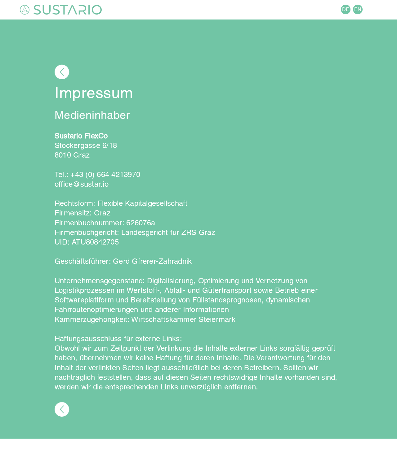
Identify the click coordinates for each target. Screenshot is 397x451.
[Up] (62, 72)
